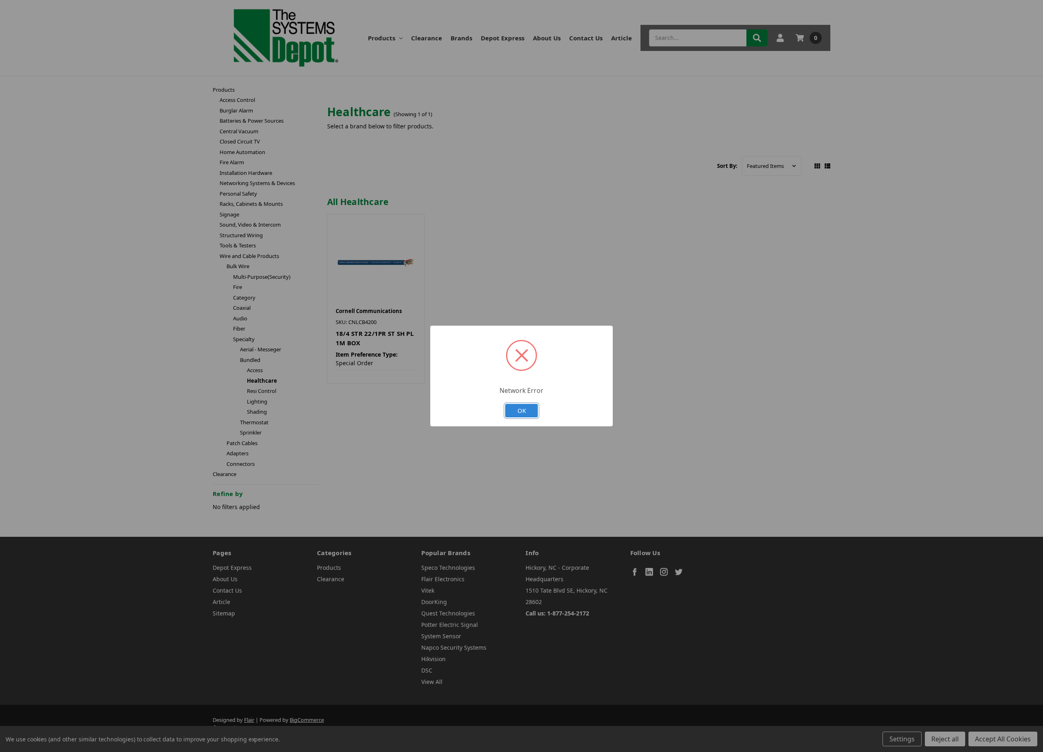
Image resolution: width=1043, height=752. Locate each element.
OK (521, 410)
